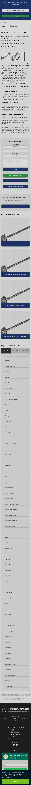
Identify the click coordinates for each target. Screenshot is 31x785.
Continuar (15, 781)
